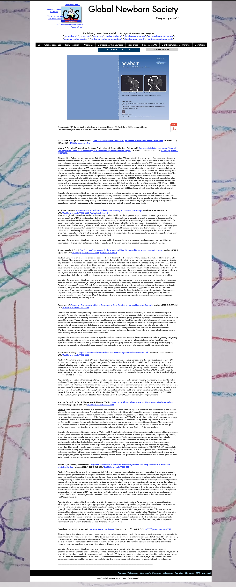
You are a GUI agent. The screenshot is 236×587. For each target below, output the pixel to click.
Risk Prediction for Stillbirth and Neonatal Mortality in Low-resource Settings (109, 210)
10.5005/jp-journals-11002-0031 (116, 467)
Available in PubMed (99, 213)
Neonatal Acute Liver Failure (101, 529)
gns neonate (84, 36)
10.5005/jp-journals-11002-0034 (75, 213)
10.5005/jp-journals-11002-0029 (158, 529)
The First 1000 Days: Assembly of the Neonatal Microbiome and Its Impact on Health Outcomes (121, 250)
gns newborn (70, 36)
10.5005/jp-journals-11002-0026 (75, 307)
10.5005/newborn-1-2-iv (80, 143)
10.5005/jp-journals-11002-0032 (75, 355)
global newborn (113, 36)
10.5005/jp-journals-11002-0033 (100, 405)
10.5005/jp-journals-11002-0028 (85, 253)
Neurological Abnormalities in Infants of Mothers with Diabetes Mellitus (142, 402)
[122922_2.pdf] (174, 128)
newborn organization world (160, 39)
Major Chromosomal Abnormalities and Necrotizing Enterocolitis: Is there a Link (113, 352)
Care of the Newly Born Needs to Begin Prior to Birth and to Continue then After (128, 140)
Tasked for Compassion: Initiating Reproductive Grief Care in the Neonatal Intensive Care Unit (112, 305)
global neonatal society (134, 36)
